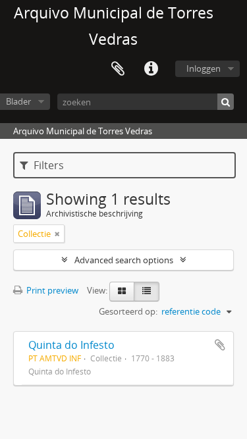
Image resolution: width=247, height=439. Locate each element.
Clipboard (117, 69)
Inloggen (203, 68)
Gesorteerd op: (128, 311)
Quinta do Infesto (71, 345)
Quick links (150, 69)
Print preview (51, 290)
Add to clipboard (220, 344)
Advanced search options (123, 260)
